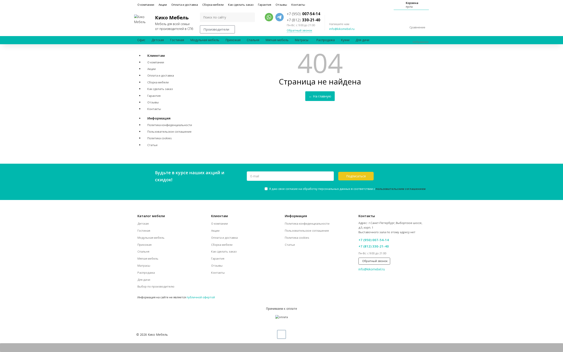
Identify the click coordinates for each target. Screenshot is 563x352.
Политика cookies (159, 138)
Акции (163, 5)
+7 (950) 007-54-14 (373, 240)
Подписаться (356, 176)
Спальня (253, 40)
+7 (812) (303, 19)
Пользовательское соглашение (169, 132)
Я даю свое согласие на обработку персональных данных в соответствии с (347, 189)
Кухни (345, 40)
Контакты (298, 5)
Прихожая (233, 40)
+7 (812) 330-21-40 (373, 246)
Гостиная (177, 40)
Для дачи (362, 40)
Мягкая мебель (277, 40)
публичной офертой (200, 297)
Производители (216, 29)
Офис (141, 40)
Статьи (152, 145)
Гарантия (264, 5)
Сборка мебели (213, 5)
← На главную (320, 96)
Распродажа (325, 40)
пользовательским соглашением (401, 189)
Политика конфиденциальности (169, 125)
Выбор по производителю (155, 286)
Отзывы (281, 5)
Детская (158, 40)
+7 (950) (303, 13)
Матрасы (301, 40)
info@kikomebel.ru (342, 29)
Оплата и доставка (184, 5)
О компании (145, 5)
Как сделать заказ (241, 5)
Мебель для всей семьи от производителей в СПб (174, 22)
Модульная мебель (204, 40)
